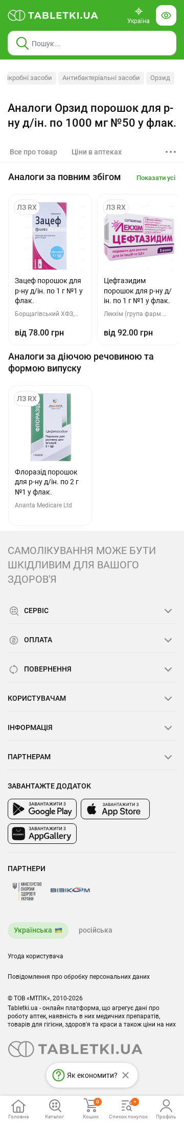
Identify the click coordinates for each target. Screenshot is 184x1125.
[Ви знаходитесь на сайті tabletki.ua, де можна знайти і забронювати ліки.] (53, 15)
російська (95, 930)
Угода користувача (35, 956)
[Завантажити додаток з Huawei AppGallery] (42, 833)
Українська (33, 930)
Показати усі (155, 178)
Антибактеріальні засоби (101, 78)
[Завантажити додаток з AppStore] (115, 809)
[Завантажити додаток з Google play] (42, 809)
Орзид (160, 78)
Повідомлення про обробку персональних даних (79, 976)
